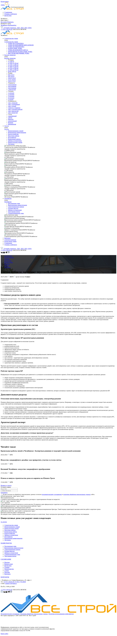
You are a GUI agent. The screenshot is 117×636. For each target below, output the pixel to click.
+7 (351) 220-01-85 (6, 29)
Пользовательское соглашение (10, 614)
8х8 (9, 75)
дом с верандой (13, 112)
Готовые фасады (13, 208)
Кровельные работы (14, 139)
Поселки (7, 572)
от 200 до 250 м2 (13, 66)
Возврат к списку (6, 485)
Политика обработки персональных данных (34, 614)
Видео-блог (8, 15)
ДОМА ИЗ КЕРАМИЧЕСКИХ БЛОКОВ (21, 45)
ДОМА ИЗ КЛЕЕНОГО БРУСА (18, 50)
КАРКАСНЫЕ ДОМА (15, 48)
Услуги (6, 126)
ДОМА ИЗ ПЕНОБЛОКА (16, 46)
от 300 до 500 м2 (13, 70)
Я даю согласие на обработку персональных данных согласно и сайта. (49, 494)
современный (12, 116)
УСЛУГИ (4, 522)
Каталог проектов (10, 55)
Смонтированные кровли (16, 207)
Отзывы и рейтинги (10, 14)
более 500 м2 (12, 71)
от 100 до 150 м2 (13, 63)
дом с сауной (12, 106)
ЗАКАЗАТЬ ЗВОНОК (19, 29)
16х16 (14, 79)
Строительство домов (11, 38)
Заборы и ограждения (15, 141)
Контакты (7, 238)
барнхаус (11, 119)
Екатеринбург (12, 25)
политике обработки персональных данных (77, 494)
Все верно (4, 22)
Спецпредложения (10, 240)
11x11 (10, 79)
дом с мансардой (13, 111)
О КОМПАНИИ (6, 559)
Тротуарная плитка (14, 211)
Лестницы (11, 144)
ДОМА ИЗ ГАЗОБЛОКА (16, 43)
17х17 (14, 81)
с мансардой (12, 89)
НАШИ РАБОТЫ (6, 543)
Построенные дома (14, 203)
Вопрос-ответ (8, 262)
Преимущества (9, 257)
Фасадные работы (13, 136)
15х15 (14, 78)
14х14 (12, 76)
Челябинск (4, 25)
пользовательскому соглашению (52, 494)
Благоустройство (13, 134)
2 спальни (11, 94)
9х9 (9, 76)
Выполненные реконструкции (17, 205)
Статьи (6, 266)
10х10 (10, 78)
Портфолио (8, 198)
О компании (8, 12)
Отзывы (6, 259)
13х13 (12, 75)
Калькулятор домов (10, 241)
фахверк (10, 122)
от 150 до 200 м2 (13, 65)
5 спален (10, 99)
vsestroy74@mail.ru (11, 583)
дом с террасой (12, 103)
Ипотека (7, 264)
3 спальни (11, 96)
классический (12, 121)
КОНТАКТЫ (5, 577)
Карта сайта (4, 633)
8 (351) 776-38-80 (20, 582)
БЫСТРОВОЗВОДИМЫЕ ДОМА (18, 53)
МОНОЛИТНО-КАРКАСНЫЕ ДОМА (20, 51)
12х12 (10, 81)
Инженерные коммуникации (17, 132)
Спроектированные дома (16, 213)
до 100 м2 (11, 61)
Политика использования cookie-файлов (61, 614)
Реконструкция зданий (15, 142)
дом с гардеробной (14, 104)
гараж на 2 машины (14, 108)
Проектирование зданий (15, 131)
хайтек (10, 117)
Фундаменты (12, 137)
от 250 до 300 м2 (13, 68)
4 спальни (11, 98)
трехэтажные (12, 88)
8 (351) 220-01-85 (9, 582)
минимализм (12, 124)
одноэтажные (12, 84)
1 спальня (11, 93)
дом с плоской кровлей (15, 109)
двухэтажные (12, 86)
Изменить (10, 22)
